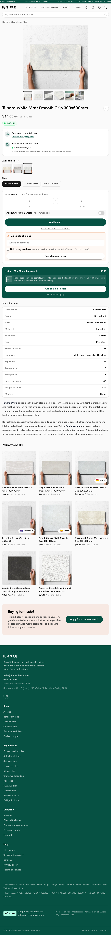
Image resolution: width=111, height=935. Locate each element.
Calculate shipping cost (23, 137)
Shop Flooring (49, 7)
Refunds (103, 931)
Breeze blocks (11, 796)
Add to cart (55, 222)
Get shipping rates (55, 256)
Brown (86, 885)
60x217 (20, 893)
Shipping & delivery (13, 855)
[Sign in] (93, 7)
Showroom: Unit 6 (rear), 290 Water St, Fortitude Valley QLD (35, 688)
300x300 (72, 893)
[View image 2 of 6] (38, 95)
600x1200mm (51, 184)
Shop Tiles (31, 7)
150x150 (53, 893)
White (22, 885)
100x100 (44, 893)
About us (7, 815)
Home (5, 22)
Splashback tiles (12, 756)
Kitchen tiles (9, 722)
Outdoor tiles (10, 727)
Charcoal (70, 885)
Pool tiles (8, 781)
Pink (105, 885)
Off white (30, 885)
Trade (77, 7)
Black (78, 885)
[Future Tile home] (9, 7)
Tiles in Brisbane (12, 820)
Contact (7, 835)
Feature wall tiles (12, 732)
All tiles (7, 712)
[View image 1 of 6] (27, 95)
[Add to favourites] (106, 108)
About (66, 7)
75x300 (36, 893)
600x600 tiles (10, 786)
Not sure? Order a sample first (55, 228)
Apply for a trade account (84, 619)
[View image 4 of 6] (59, 95)
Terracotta (96, 885)
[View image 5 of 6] (69, 95)
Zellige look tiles (12, 800)
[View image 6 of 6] (79, 95)
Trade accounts (11, 830)
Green (14, 888)
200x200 (62, 893)
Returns (7, 860)
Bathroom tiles (11, 717)
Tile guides (9, 850)
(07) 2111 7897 (10, 680)
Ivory (39, 885)
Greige (54, 885)
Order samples (11, 736)
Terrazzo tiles (10, 766)
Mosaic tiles (9, 791)
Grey (61, 885)
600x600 (101, 893)
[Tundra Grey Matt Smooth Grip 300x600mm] (17, 168)
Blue (21, 888)
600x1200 (7, 897)
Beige (46, 885)
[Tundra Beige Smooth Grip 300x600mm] (7, 168)
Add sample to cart (55, 289)
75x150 (28, 893)
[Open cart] (106, 7)
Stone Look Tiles (19, 22)
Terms (94, 931)
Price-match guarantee (15, 825)
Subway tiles (10, 761)
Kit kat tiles (9, 771)
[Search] (105, 15)
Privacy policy (10, 865)
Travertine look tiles (14, 751)
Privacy (85, 931)
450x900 (91, 893)
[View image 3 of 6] (48, 95)
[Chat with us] (87, 7)
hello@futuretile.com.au (16, 676)
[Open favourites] (99, 7)
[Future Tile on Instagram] (6, 696)
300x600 (82, 893)
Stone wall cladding (13, 776)
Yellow (6, 888)
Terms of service (12, 870)
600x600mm (31, 184)
